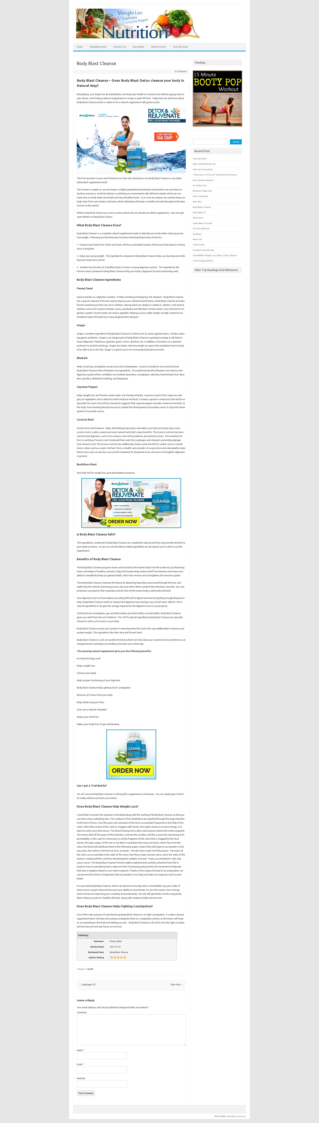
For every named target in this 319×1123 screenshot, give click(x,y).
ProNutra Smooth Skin (203, 250)
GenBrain (197, 234)
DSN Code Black (200, 196)
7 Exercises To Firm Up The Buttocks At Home (215, 174)
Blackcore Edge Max (202, 191)
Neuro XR (197, 239)
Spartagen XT (87, 984)
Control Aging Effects (203, 260)
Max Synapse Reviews (203, 180)
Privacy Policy (158, 47)
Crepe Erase (198, 244)
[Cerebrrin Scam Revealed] (142, 37)
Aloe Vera (177, 984)
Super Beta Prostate (202, 223)
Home (80, 47)
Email (80, 1064)
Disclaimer (138, 47)
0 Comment (181, 71)
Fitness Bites (220, 1116)
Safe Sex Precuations (203, 169)
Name (80, 1050)
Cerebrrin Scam (98, 47)
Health (90, 969)
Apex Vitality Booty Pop (204, 164)
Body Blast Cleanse (202, 207)
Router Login (180, 47)
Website (81, 1078)
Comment (82, 1012)
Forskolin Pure (200, 185)
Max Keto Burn (200, 158)
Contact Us (119, 47)
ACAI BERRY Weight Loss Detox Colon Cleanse (215, 255)
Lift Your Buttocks (201, 228)
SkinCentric (198, 217)
